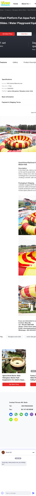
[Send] (33, 493)
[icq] (11, 419)
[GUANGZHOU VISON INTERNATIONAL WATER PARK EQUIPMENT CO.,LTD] (5, 3)
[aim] (16, 419)
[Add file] (2, 493)
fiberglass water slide (14, 336)
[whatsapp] (16, 414)
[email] (11, 414)
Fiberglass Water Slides (19, 10)
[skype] (26, 414)
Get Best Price (7, 34)
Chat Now (24, 34)
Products (8, 10)
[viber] (31, 414)
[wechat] (21, 414)
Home (2, 10)
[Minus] (33, 452)
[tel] (21, 419)
